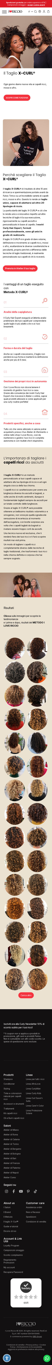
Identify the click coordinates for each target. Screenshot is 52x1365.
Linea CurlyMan (33, 1088)
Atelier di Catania (12, 1139)
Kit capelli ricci (10, 1113)
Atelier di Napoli (11, 1172)
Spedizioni (31, 1217)
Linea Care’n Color (35, 1105)
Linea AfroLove (33, 1084)
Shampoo (8, 1079)
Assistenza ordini (34, 1207)
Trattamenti (9, 1108)
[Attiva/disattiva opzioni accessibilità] (7, 1358)
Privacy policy (32, 1345)
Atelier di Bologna (12, 1153)
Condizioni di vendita (36, 1221)
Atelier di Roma (11, 1134)
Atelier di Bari (10, 1158)
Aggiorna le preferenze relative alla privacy (26, 1349)
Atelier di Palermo (12, 1168)
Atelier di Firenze (12, 1163)
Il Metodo (8, 1217)
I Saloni (7, 1207)
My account (9, 1267)
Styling (7, 1088)
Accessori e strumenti (14, 1104)
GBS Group (37, 1336)
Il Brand (7, 1212)
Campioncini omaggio (14, 1250)
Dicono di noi (10, 1231)
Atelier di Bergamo (12, 1149)
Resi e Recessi (33, 1212)
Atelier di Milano (11, 1130)
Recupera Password (13, 1272)
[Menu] (4, 11)
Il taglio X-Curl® (11, 1221)
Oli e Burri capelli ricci (14, 1118)
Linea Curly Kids (33, 1093)
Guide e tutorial (11, 1226)
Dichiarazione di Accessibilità (29, 1347)
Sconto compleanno (13, 1255)
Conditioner (9, 1084)
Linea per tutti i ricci (35, 1079)
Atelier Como (10, 1177)
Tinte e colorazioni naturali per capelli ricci (13, 1096)
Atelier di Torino (11, 1144)
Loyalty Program (11, 1245)
